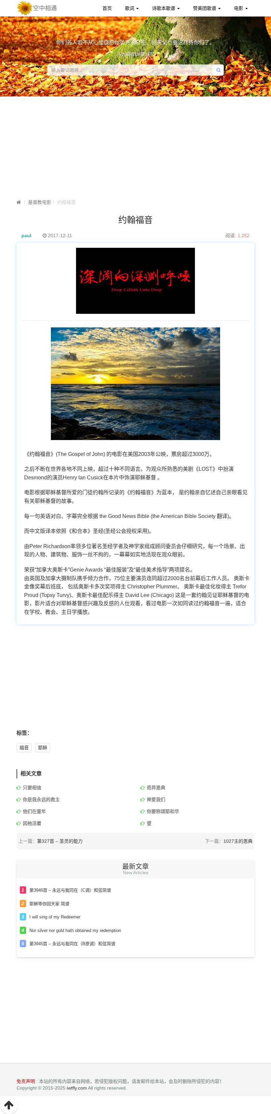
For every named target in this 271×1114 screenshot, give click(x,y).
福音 (24, 747)
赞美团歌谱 (205, 8)
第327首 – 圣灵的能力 (60, 841)
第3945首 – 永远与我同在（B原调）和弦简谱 (72, 943)
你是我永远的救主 (41, 799)
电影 (239, 8)
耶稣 (42, 747)
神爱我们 (156, 799)
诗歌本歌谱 (164, 8)
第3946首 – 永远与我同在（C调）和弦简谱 (70, 890)
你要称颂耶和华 (163, 811)
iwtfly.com (77, 1088)
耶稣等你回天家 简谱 (49, 903)
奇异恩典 (156, 787)
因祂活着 (32, 823)
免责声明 (26, 1081)
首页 (107, 8)
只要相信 (32, 787)
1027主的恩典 (237, 841)
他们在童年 (34, 811)
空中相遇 (45, 8)
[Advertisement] (135, 680)
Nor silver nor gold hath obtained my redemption (75, 930)
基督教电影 (39, 202)
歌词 (130, 8)
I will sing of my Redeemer (54, 916)
